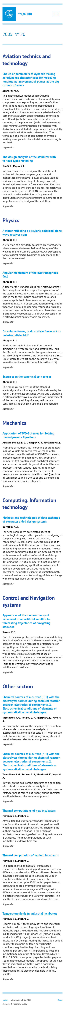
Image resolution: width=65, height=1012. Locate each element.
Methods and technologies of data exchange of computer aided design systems (31, 519)
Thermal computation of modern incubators (30, 855)
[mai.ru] (9, 14)
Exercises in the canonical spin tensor (26, 376)
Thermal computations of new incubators (29, 810)
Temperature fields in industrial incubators (29, 913)
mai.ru (5, 1000)
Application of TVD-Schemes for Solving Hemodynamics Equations (28, 435)
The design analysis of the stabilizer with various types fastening (29, 159)
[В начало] (25, 14)
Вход (60, 1000)
